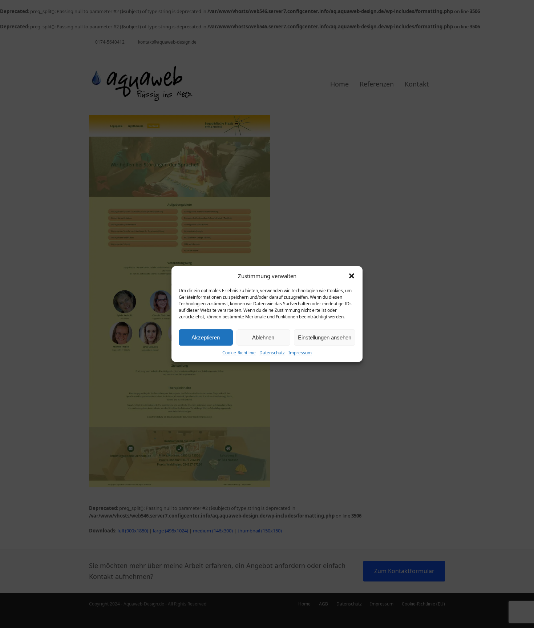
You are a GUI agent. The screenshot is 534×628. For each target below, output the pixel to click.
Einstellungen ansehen (324, 337)
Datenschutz (272, 353)
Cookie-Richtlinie (239, 353)
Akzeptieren (205, 337)
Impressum (300, 353)
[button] (351, 275)
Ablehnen (263, 337)
